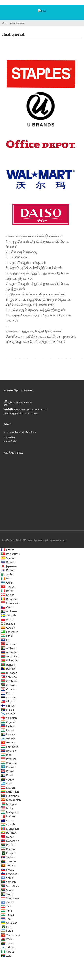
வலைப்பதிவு (11, 441)
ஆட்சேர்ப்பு (11, 436)
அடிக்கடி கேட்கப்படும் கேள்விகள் (21, 431)
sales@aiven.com (23, 402)
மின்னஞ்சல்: (9, 402)
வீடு (3, 22)
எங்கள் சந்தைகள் (17, 22)
